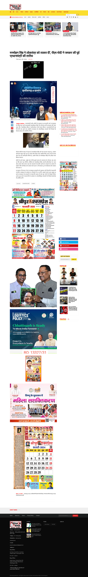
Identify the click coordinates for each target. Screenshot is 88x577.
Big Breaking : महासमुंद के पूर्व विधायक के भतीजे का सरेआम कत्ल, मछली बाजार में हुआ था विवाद (73, 300)
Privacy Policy (30, 515)
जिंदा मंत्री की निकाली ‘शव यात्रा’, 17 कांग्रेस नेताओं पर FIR (36, 535)
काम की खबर (59, 12)
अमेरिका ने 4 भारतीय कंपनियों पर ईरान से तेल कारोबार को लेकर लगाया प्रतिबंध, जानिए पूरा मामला (68, 121)
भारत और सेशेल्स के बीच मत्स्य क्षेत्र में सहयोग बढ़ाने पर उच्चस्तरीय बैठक (68, 134)
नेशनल (22, 12)
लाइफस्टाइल (66, 12)
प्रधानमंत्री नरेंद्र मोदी (26, 183)
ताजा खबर (53, 524)
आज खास (53, 12)
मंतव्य (48, 17)
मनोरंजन (26, 12)
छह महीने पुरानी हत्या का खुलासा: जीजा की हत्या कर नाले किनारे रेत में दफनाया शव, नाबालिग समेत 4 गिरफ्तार (17, 34)
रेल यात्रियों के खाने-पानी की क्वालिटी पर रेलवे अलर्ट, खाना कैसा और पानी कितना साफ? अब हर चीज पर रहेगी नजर (69, 130)
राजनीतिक (36, 12)
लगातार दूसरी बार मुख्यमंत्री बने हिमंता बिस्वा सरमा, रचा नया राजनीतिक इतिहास (36, 530)
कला (25, 17)
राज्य (17, 12)
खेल (48, 12)
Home (11, 515)
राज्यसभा (33, 183)
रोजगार (44, 12)
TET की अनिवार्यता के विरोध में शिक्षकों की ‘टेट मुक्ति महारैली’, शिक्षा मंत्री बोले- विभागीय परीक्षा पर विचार (69, 34)
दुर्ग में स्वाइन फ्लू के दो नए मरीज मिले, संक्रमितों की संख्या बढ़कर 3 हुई (34, 33)
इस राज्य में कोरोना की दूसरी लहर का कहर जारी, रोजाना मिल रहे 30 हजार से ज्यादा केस (73, 308)
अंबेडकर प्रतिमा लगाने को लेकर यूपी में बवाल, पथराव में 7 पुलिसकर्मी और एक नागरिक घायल (68, 125)
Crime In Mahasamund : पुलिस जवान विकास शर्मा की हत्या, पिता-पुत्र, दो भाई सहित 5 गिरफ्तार (68, 281)
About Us (17, 515)
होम (13, 12)
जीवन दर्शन (34, 17)
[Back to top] (85, 574)
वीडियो (44, 17)
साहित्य (29, 17)
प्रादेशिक (39, 17)
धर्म (40, 12)
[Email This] (12, 131)
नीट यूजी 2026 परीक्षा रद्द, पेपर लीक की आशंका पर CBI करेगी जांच (36, 525)
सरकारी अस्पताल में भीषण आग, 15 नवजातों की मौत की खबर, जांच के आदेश (52, 33)
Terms (23, 515)
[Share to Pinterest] (12, 128)
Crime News (47, 524)
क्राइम (31, 12)
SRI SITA (30, 59)
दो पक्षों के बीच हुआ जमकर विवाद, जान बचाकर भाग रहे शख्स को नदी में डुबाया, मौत (73, 289)
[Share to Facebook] (12, 122)
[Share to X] (12, 125)
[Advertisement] (67, 215)
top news (18, 183)
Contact (38, 515)
